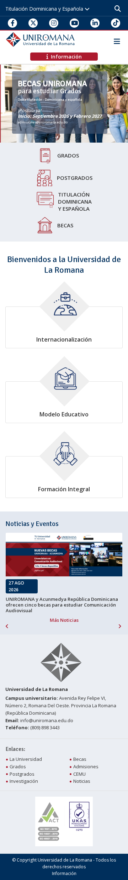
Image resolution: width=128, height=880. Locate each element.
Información (64, 873)
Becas (65, 225)
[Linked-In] (95, 23)
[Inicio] (41, 38)
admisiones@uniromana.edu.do (43, 122)
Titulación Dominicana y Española (45, 8)
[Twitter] (33, 23)
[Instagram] (54, 23)
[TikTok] (115, 23)
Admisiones (85, 766)
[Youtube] (74, 23)
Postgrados (74, 177)
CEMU (79, 774)
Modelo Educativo (64, 414)
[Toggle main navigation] (115, 39)
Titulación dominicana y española (75, 201)
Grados (68, 155)
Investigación (24, 781)
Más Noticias (64, 620)
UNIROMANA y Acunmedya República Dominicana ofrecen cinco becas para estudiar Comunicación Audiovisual (62, 605)
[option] (64, 104)
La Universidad (26, 759)
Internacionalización (64, 339)
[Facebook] (13, 23)
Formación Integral (64, 489)
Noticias (81, 781)
